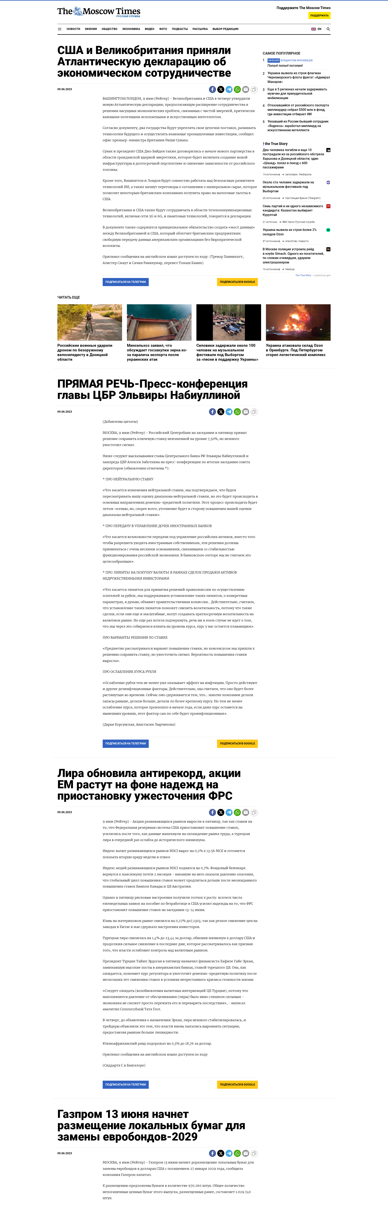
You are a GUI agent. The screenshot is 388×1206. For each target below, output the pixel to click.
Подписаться (194, 626)
